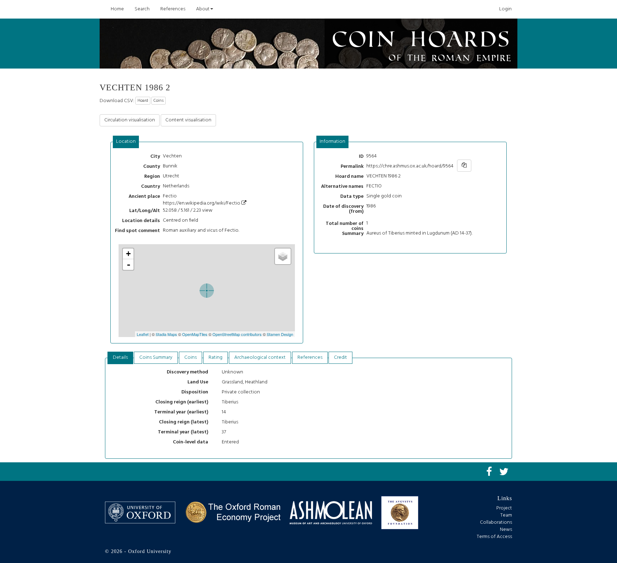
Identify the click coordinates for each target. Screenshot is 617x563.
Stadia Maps (166, 334)
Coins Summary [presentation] (155, 357)
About (203, 9)
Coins (159, 100)
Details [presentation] (120, 357)
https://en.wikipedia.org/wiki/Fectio (202, 203)
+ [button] (128, 253)
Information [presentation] (332, 141)
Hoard (142, 100)
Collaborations (496, 522)
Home (117, 9)
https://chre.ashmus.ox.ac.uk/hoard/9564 (409, 166)
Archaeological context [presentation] (260, 357)
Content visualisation (188, 120)
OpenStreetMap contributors (237, 334)
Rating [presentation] (215, 357)
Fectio (170, 196)
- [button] (128, 265)
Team (506, 515)
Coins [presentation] (190, 357)
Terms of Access (494, 537)
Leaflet (143, 334)
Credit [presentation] (340, 357)
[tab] (126, 142)
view (207, 210)
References (172, 9)
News (506, 530)
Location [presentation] (126, 141)
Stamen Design (280, 334)
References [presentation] (309, 357)
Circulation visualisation (129, 120)
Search (142, 9)
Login (505, 9)
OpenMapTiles (194, 334)
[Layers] (283, 256)
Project (504, 508)
